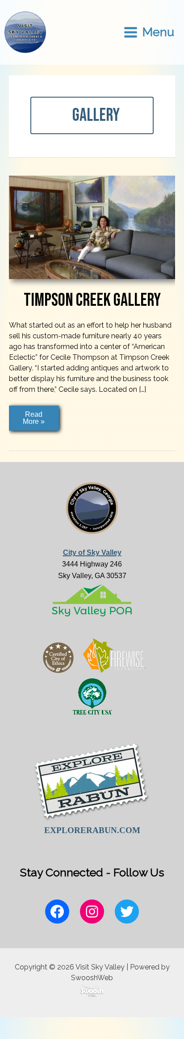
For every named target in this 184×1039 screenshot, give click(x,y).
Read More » (37, 420)
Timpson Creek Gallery (92, 300)
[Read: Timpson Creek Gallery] (92, 226)
